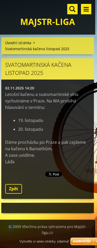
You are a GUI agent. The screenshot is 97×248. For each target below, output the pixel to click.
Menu (86, 9)
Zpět (13, 189)
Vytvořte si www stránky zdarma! (44, 241)
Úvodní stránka (18, 42)
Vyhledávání (72, 9)
